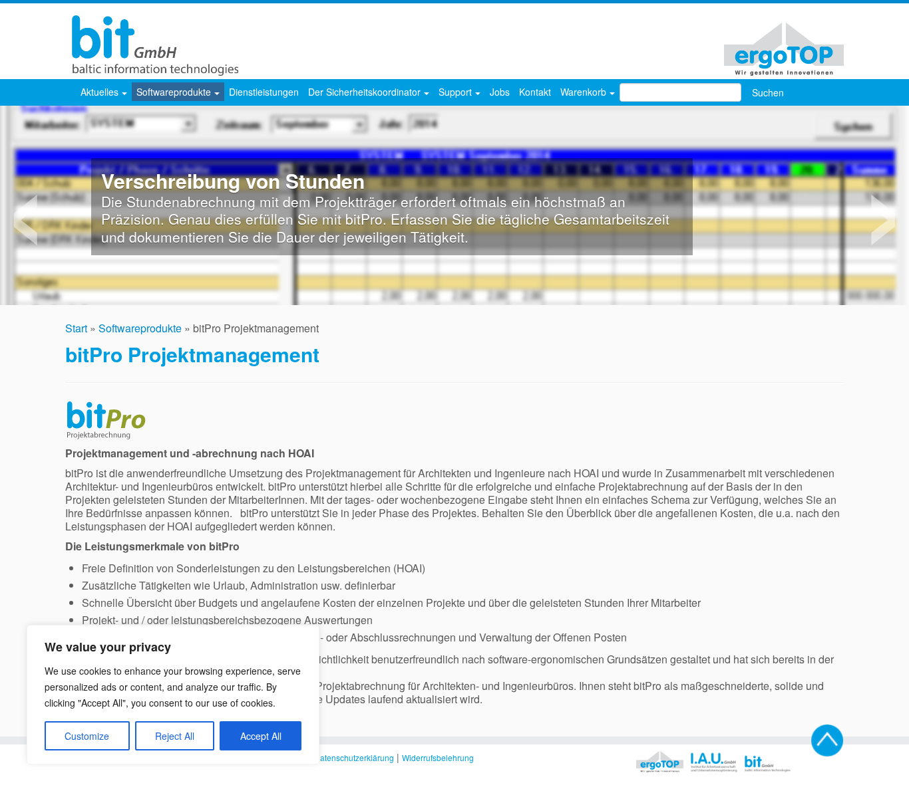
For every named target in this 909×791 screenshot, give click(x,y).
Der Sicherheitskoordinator (365, 91)
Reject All (174, 735)
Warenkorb (584, 91)
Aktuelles (101, 91)
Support (456, 91)
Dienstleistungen (264, 91)
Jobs (500, 91)
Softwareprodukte (175, 91)
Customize (87, 735)
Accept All (260, 735)
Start (76, 328)
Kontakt (535, 91)
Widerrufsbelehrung (438, 757)
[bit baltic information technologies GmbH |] (151, 45)
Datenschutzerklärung (354, 757)
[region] (173, 694)
